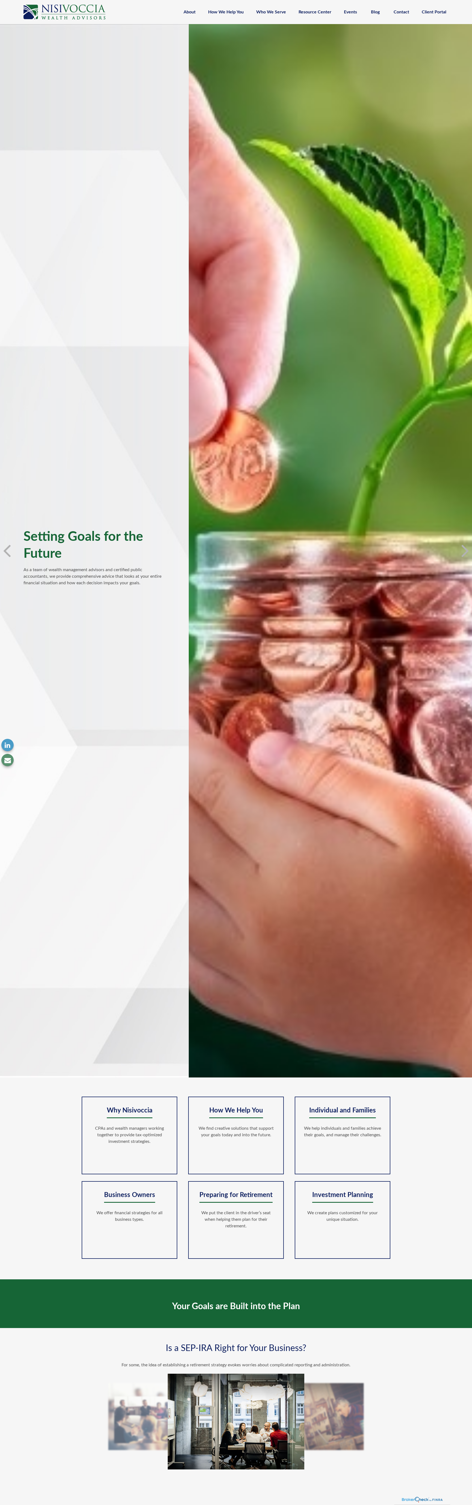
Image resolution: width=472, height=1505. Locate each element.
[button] (189, 12)
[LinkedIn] (7, 745)
